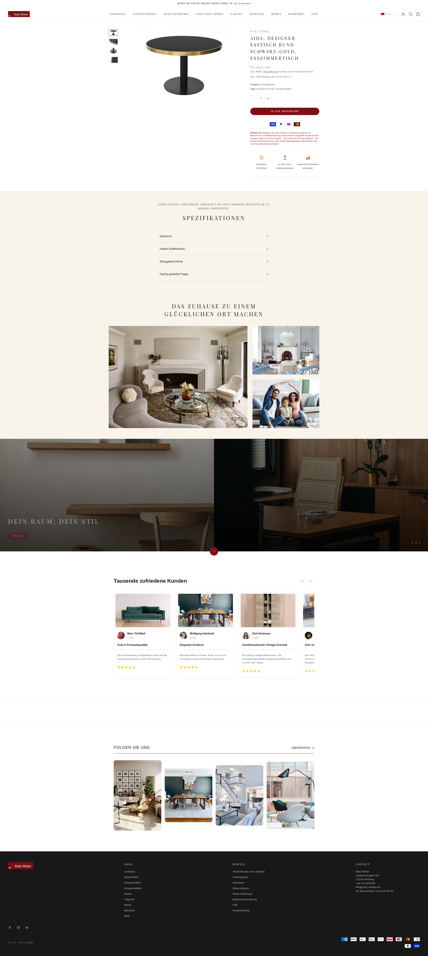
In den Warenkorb (285, 111)
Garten (237, 14)
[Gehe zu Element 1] (113, 32)
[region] (214, 495)
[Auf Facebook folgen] (9, 927)
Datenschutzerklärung (245, 899)
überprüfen (302, 748)
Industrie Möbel (210, 14)
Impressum (239, 882)
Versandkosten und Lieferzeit (249, 871)
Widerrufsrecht (241, 888)
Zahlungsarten (240, 877)
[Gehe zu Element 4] (113, 60)
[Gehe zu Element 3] (113, 51)
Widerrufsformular (242, 893)
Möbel (276, 14)
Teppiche (256, 14)
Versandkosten (271, 71)
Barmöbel (296, 14)
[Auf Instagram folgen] (18, 927)
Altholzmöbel (145, 14)
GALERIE (18, 534)
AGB (235, 904)
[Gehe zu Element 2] (113, 42)
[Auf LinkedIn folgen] (27, 927)
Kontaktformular (241, 910)
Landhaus (118, 14)
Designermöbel (176, 14)
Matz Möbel (260, 31)
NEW (314, 14)
